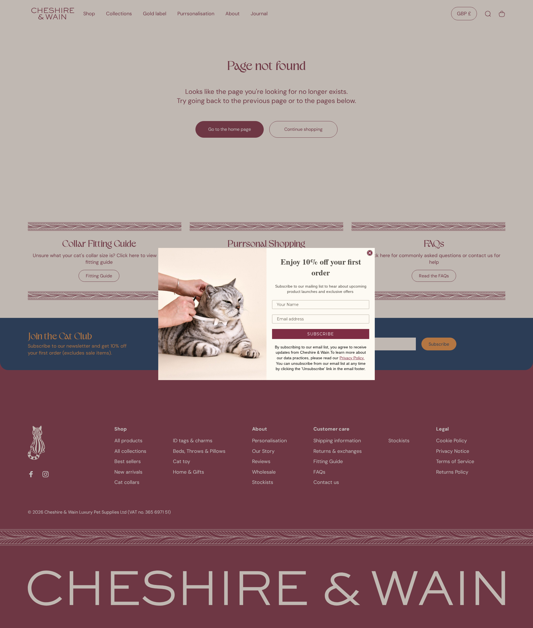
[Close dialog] (370, 253)
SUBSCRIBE (320, 333)
